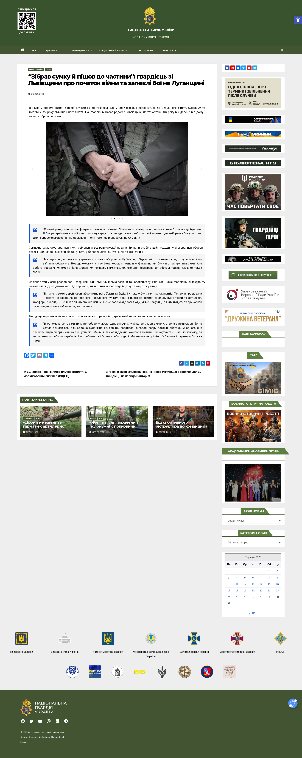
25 (236, 597)
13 (253, 584)
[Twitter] (243, 67)
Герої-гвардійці (36, 69)
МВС (100, 418)
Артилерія (28, 418)
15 (269, 584)
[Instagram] (232, 67)
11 (237, 584)
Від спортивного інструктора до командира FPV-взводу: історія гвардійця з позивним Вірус (183, 428)
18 (236, 590)
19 (244, 590)
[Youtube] (249, 67)
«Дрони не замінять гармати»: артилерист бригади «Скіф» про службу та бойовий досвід (50, 428)
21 (261, 590)
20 (253, 590)
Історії (48, 69)
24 (228, 597)
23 (277, 590)
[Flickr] (238, 67)
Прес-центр (145, 50)
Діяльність (54, 50)
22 (269, 590)
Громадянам (80, 50)
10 (228, 584)
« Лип (252, 613)
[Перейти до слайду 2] (114, 218)
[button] (298, 20)
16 (277, 584)
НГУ (34, 50)
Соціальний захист (113, 50)
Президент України (21, 651)
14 (261, 584)
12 (244, 584)
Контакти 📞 (171, 50)
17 (228, 590)
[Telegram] (254, 67)
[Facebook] (227, 67)
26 (244, 597)
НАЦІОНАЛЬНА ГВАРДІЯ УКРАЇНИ (151, 30)
